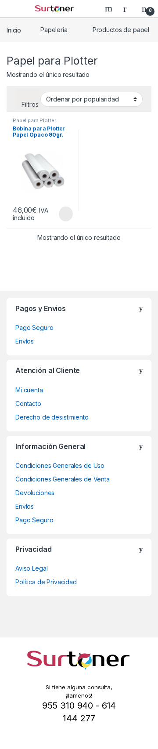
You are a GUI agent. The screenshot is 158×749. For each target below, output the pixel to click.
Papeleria (54, 29)
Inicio (14, 29)
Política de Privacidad (46, 582)
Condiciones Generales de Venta (62, 479)
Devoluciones (34, 492)
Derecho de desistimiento (52, 417)
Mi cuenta (29, 390)
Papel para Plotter (34, 120)
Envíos (24, 341)
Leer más (66, 213)
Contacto (28, 403)
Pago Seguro (34, 327)
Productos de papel (121, 29)
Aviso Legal (31, 568)
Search (110, 8)
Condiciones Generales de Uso (59, 465)
